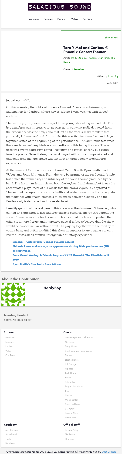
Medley (82, 58)
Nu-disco (69, 342)
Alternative (78, 69)
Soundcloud (11, 434)
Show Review (111, 37)
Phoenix (92, 58)
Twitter (8, 438)
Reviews (61, 19)
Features (48, 19)
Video (74, 19)
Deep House (71, 346)
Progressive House (74, 386)
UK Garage (70, 364)
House (68, 377)
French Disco (71, 413)
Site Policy (70, 434)
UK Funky (69, 408)
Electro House (72, 359)
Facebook (10, 443)
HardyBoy (113, 76)
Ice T (73, 58)
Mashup (69, 395)
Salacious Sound (59, 6)
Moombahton (71, 399)
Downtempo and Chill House (79, 337)
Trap (67, 391)
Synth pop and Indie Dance (78, 350)
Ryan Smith (104, 58)
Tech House (71, 373)
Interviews (33, 19)
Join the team (11, 430)
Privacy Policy (71, 430)
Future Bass (70, 417)
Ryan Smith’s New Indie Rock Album (37, 264)
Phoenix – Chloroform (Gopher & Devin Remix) (43, 241)
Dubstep (69, 355)
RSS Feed (69, 438)
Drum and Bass (72, 404)
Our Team (87, 19)
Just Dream (109, 451)
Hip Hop (69, 368)
